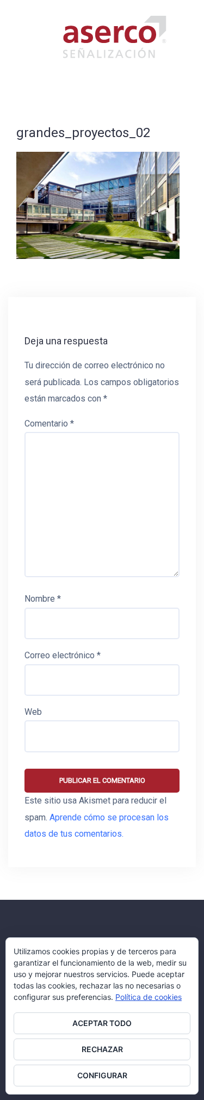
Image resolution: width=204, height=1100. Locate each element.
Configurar (102, 1075)
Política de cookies (148, 997)
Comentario (49, 423)
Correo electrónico (62, 655)
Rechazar (102, 1049)
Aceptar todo (102, 1023)
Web (33, 712)
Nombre (42, 599)
